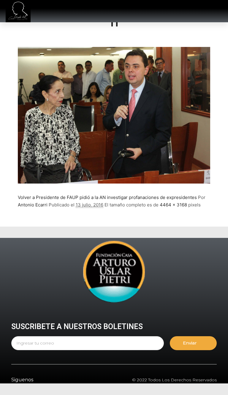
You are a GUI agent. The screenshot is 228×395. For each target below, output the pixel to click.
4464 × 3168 (173, 205)
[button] (163, 11)
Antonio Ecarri (33, 205)
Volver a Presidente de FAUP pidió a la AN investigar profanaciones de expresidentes (107, 197)
